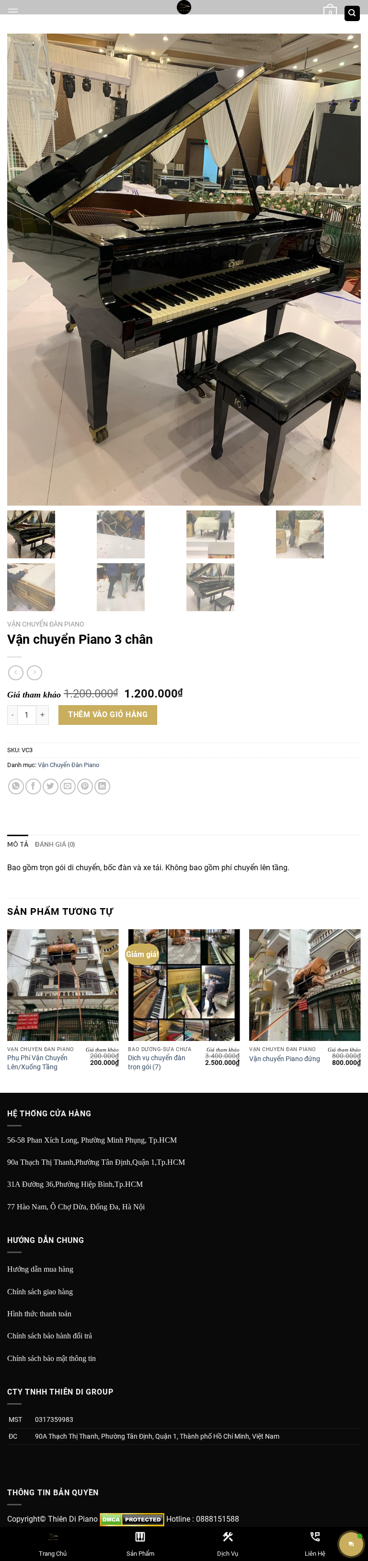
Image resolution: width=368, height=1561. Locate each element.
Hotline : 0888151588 (202, 1519)
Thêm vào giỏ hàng (108, 714)
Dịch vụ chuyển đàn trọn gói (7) (156, 1062)
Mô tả (17, 844)
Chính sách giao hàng (40, 1292)
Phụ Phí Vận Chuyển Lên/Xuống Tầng (37, 1062)
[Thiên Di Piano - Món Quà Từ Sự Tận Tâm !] (184, 7)
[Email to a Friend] (68, 786)
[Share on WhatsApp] (16, 786)
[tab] (17, 844)
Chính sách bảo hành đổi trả (49, 1336)
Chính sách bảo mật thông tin (51, 1358)
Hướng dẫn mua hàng (40, 1269)
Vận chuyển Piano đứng (284, 1059)
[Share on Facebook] (33, 786)
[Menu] (13, 12)
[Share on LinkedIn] (102, 786)
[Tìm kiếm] (352, 14)
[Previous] (7, 1009)
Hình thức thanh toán (39, 1314)
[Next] (360, 1009)
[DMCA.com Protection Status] (132, 1519)
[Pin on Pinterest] (85, 786)
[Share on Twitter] (50, 786)
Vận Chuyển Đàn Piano (45, 624)
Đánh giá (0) (55, 844)
